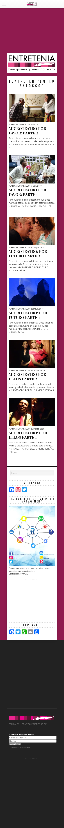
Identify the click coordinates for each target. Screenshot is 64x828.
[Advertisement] (32, 30)
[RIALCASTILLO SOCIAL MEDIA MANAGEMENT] (32, 565)
